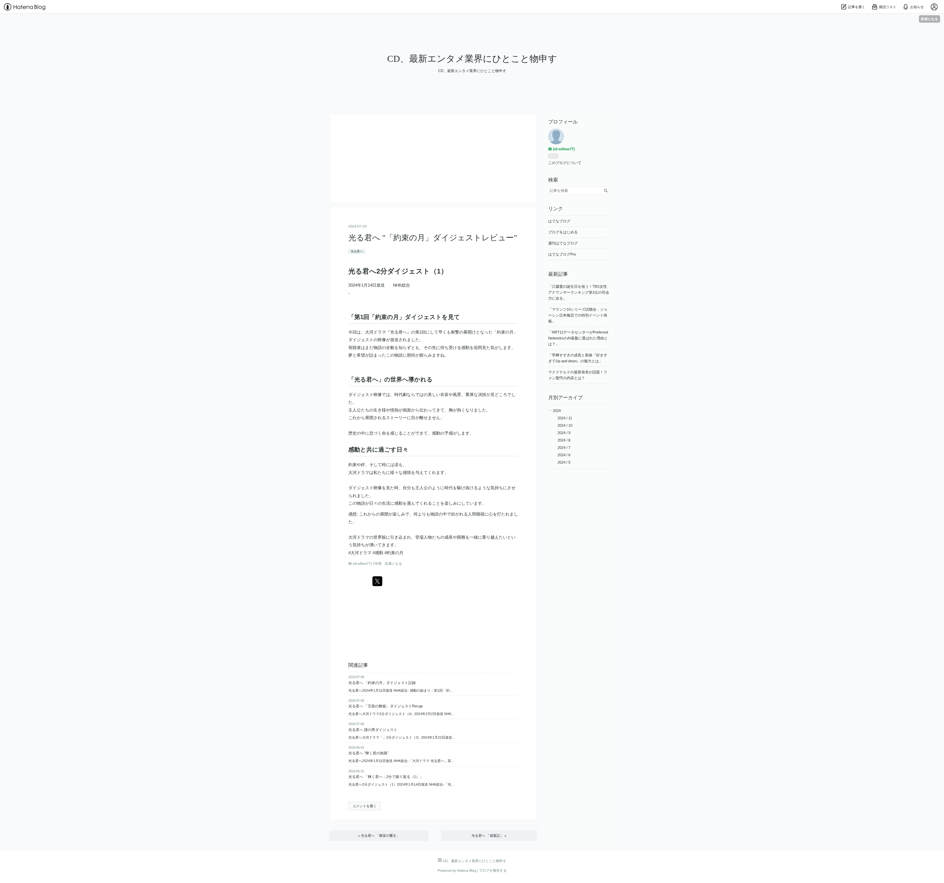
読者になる (929, 19)
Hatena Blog (466, 870)
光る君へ (357, 251)
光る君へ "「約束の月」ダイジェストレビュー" (432, 237)
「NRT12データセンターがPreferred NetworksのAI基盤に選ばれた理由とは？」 (578, 338)
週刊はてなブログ (563, 243)
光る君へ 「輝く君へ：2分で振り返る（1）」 (385, 777)
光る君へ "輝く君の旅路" (368, 753)
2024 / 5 (564, 462)
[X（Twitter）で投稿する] (377, 581)
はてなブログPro (562, 254)
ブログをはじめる (563, 232)
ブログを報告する (493, 870)
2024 (557, 411)
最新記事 (558, 274)
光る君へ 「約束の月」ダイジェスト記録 (382, 683)
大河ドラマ (375, 332)
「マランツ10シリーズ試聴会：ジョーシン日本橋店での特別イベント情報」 (577, 315)
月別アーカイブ (565, 397)
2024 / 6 (564, 455)
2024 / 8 (564, 440)
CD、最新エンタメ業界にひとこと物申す (472, 59)
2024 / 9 (564, 433)
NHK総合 (401, 285)
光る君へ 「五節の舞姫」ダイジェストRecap (385, 706)
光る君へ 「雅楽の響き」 (379, 835)
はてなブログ (559, 221)
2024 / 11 (565, 418)
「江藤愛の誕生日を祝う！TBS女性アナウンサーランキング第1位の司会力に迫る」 (578, 292)
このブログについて (564, 163)
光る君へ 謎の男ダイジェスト (372, 730)
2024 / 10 (565, 425)
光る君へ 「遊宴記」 (489, 835)
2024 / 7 (564, 447)
